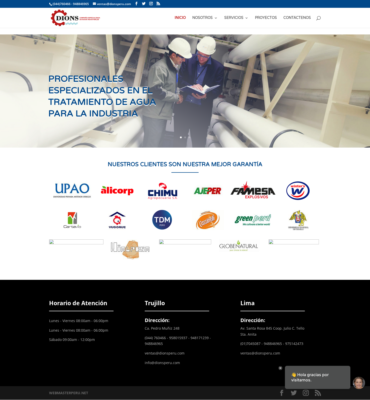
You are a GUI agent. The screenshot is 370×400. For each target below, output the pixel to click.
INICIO (180, 18)
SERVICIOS (233, 18)
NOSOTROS (202, 18)
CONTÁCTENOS (297, 18)
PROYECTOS (266, 18)
